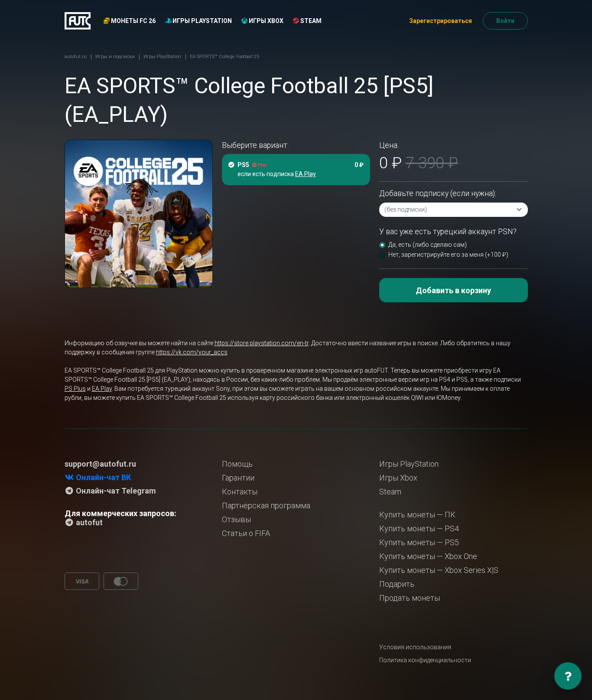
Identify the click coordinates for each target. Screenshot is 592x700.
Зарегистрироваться (440, 20)
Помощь (237, 463)
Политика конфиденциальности (425, 660)
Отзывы (236, 519)
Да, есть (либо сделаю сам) (427, 244)
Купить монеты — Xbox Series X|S (438, 570)
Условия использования (415, 647)
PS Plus (75, 388)
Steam (310, 20)
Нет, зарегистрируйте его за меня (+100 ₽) (448, 254)
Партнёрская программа (266, 505)
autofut (88, 522)
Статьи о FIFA (246, 533)
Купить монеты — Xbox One (428, 556)
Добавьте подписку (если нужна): (437, 193)
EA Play (102, 388)
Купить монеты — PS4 (419, 528)
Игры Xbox (265, 20)
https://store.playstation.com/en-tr (262, 343)
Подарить (396, 584)
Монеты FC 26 (133, 20)
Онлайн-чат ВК (102, 477)
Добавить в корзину (453, 290)
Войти (505, 20)
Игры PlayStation (201, 20)
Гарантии (238, 477)
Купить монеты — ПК (417, 514)
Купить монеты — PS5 (419, 542)
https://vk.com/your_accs (192, 352)
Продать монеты (409, 597)
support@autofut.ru (100, 463)
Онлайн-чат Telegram (115, 490)
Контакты (239, 491)
